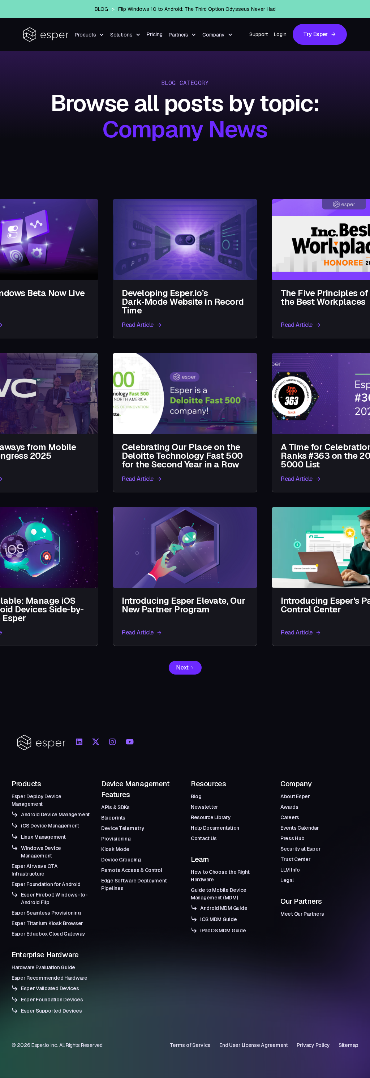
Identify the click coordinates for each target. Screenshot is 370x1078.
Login (280, 34)
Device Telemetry (123, 828)
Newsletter (204, 807)
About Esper (295, 796)
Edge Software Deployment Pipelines (134, 884)
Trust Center (295, 859)
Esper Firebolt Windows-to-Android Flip (54, 898)
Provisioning (116, 838)
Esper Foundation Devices (52, 999)
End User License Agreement (253, 1045)
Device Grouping (121, 859)
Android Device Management (55, 814)
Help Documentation (215, 828)
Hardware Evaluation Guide (43, 967)
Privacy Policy (313, 1045)
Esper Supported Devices (51, 1011)
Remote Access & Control (131, 870)
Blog (196, 796)
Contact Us (204, 838)
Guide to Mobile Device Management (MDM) (218, 894)
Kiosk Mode (115, 849)
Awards (289, 807)
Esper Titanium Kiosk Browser (47, 923)
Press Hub (292, 838)
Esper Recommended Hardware (49, 978)
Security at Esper (300, 849)
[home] (46, 34)
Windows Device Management (41, 852)
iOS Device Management (50, 825)
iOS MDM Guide (218, 919)
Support (258, 34)
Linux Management (43, 837)
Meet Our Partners (302, 914)
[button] (89, 35)
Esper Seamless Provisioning (46, 913)
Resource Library (211, 817)
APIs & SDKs (115, 807)
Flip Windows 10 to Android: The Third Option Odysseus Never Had (197, 9)
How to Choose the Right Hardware (220, 876)
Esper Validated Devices (50, 988)
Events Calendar (299, 828)
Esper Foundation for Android (46, 884)
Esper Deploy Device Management (36, 800)
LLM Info (290, 870)
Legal (287, 880)
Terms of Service (190, 1045)
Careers (289, 817)
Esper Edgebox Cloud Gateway (48, 934)
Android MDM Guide (223, 908)
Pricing (155, 34)
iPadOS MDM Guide (223, 930)
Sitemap (348, 1045)
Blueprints (113, 817)
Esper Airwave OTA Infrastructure (34, 870)
